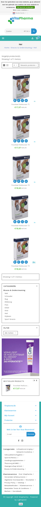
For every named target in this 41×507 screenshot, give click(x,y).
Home (6, 48)
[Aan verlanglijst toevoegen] (18, 100)
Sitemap (21, 483)
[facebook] (18, 440)
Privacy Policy (10, 483)
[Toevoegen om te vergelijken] (22, 100)
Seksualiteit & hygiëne (14, 455)
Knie (6, 310)
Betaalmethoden (11, 485)
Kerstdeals (17, 491)
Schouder (9, 296)
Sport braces (10, 319)
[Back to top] (36, 501)
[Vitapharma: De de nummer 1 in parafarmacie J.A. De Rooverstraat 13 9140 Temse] (20, 21)
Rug (6, 299)
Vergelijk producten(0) (11, 56)
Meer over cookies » (20, 10)
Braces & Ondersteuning (21, 48)
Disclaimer (30, 480)
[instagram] (22, 440)
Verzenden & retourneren (15, 477)
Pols (6, 305)
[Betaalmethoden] (20, 503)
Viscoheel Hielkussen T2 (21, 226)
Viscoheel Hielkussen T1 (21, 104)
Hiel (35, 48)
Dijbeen (8, 316)
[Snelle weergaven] (26, 100)
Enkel (7, 308)
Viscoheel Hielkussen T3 (21, 266)
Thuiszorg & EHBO (12, 463)
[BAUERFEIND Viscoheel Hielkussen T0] (35, 388)
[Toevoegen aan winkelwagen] (15, 100)
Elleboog (8, 302)
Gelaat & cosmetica (24, 452)
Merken (8, 491)
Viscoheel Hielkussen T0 (21, 185)
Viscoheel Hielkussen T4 (21, 145)
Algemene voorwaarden (14, 480)
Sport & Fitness (11, 458)
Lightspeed (21, 500)
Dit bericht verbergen (25, 7)
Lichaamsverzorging (24, 449)
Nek (6, 293)
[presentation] (33, 380)
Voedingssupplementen (14, 460)
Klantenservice (26, 485)
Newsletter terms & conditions (17, 488)
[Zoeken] (34, 31)
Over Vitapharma (25, 474)
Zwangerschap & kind (13, 466)
